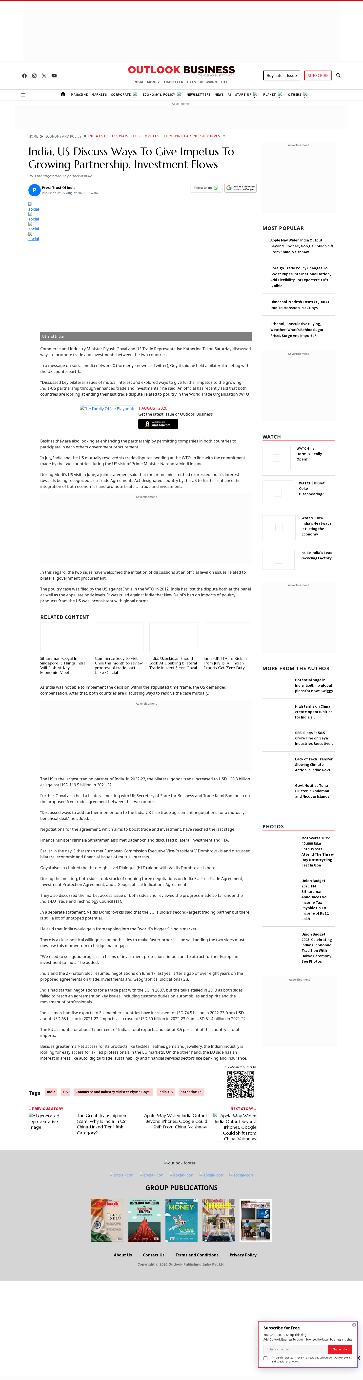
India (51, 1087)
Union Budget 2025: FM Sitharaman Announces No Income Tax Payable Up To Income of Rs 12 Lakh (315, 997)
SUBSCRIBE (318, 75)
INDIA (138, 82)
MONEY (153, 82)
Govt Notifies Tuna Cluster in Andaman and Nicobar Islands (312, 889)
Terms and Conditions (197, 1289)
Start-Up (243, 94)
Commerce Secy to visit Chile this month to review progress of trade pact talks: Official (119, 660)
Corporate (121, 94)
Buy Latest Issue (282, 75)
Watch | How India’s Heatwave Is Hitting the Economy (317, 529)
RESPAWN (208, 82)
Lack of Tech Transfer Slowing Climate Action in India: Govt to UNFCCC (314, 796)
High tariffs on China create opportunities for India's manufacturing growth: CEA (313, 729)
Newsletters (199, 94)
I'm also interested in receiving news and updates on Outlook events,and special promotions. (311, 1359)
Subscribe (340, 1349)
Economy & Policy (159, 94)
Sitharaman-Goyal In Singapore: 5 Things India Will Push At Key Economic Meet (62, 642)
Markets (99, 94)
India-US (166, 1087)
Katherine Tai (191, 1087)
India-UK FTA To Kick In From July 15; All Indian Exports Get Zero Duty (225, 663)
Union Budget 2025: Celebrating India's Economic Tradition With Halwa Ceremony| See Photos (317, 1045)
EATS (191, 82)
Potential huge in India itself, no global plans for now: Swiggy (314, 684)
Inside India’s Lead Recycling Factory (317, 555)
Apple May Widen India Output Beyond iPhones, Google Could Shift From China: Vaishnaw (301, 246)
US (65, 1087)
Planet (269, 94)
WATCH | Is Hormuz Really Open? (318, 451)
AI (229, 94)
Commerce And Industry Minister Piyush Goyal (113, 1087)
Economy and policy (63, 136)
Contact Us (153, 1289)
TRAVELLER (173, 82)
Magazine (79, 94)
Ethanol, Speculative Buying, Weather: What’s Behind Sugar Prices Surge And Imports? (296, 329)
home (33, 136)
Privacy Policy (243, 1289)
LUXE (225, 82)
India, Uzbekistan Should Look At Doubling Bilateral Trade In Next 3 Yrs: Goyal (173, 663)
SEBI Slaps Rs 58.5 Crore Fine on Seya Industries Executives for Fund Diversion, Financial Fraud (313, 769)
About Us (123, 1289)
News (219, 94)
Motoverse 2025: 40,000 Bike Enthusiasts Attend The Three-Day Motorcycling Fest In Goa (318, 949)
